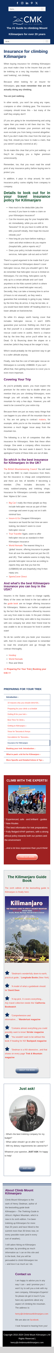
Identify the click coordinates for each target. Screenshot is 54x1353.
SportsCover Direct (18, 576)
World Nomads (16, 545)
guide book (13, 603)
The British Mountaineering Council (20, 469)
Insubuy (12, 655)
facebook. (34, 1320)
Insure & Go (15, 518)
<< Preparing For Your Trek (17, 669)
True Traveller (15, 534)
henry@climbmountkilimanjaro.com (31, 1314)
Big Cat (12, 503)
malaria (42, 419)
